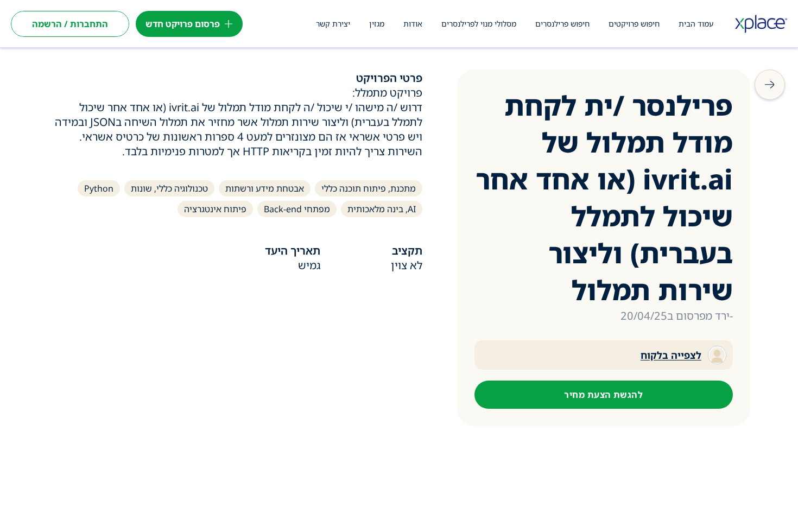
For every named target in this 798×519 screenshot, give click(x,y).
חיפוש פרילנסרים (562, 23)
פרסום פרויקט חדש (182, 24)
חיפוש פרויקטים (634, 23)
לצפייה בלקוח (671, 355)
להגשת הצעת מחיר (603, 395)
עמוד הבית (696, 23)
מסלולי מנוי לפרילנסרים (478, 23)
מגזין (376, 23)
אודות (412, 23)
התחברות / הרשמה (70, 24)
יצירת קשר (333, 23)
